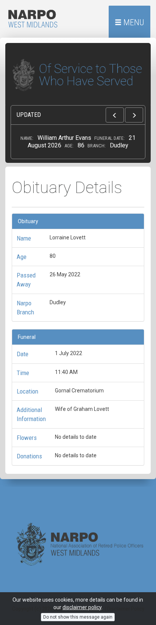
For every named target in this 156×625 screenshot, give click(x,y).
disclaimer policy (81, 607)
